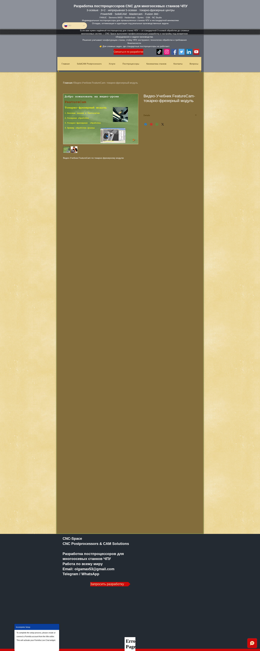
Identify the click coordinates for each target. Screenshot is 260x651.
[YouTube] (196, 52)
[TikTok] (159, 52)
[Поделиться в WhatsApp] (157, 124)
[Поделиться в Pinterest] (151, 124)
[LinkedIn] (189, 52)
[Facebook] (174, 52)
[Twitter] (181, 52)
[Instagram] (167, 52)
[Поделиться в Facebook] (145, 124)
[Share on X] (162, 124)
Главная (67, 83)
